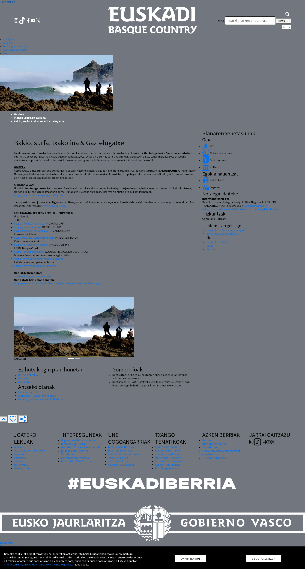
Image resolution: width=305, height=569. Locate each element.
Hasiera (19, 114)
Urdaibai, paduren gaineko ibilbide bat (41, 399)
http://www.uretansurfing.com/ (33, 230)
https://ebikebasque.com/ (29, 251)
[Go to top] (3, 419)
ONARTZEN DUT (191, 558)
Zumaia (18, 461)
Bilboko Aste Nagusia (121, 447)
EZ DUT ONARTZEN (263, 558)
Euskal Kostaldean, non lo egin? (226, 230)
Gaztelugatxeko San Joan (29, 450)
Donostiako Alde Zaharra (76, 461)
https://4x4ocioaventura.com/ (32, 244)
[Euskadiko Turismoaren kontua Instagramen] (16, 20)
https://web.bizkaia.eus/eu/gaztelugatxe (38, 195)
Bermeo (23, 378)
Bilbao (18, 447)
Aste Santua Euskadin (121, 464)
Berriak (206, 440)
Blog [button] (5, 53)
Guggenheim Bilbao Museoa (78, 440)
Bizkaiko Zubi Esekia (73, 443)
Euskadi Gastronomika (168, 461)
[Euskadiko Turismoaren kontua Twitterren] (38, 20)
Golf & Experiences (166, 468)
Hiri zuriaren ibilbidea (168, 457)
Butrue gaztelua (28, 375)
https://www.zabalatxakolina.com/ (35, 265)
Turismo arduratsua (214, 458)
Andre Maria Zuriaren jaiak (123, 454)
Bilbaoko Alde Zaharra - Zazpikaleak (75, 452)
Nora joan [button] (8, 39)
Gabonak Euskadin (119, 457)
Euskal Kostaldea (217, 242)
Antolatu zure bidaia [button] (15, 50)
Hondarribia (21, 464)
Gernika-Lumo (22, 468)
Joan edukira (7, 2)
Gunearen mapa (9, 546)
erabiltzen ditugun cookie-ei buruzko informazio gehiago (38, 564)
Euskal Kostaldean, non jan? (223, 233)
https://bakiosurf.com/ (28, 227)
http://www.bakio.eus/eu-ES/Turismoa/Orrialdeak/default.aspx (240, 209)
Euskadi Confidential (167, 464)
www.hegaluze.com (54, 206)
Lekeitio (19, 454)
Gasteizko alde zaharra (75, 458)
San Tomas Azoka (118, 461)
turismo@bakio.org (255, 205)
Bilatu (281, 21)
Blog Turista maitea (214, 443)
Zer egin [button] (8, 43)
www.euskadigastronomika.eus (32, 276)
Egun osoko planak (166, 447)
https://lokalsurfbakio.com (30, 223)
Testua (220, 21)
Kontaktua (6, 542)
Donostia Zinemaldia (120, 450)
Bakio (210, 245)
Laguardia (20, 457)
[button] (287, 14)
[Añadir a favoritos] (13, 419)
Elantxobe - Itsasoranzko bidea (37, 395)
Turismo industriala (167, 454)
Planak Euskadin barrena (30, 117)
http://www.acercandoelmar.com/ (34, 237)
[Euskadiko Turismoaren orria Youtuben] (33, 20)
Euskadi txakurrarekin (168, 450)
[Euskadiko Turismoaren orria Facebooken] (28, 20)
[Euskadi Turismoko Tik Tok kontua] (22, 20)
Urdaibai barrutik (28, 392)
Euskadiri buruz (211, 447)
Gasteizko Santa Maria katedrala (80, 447)
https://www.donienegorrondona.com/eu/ (39, 258)
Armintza (24, 382)
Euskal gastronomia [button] (15, 46)
